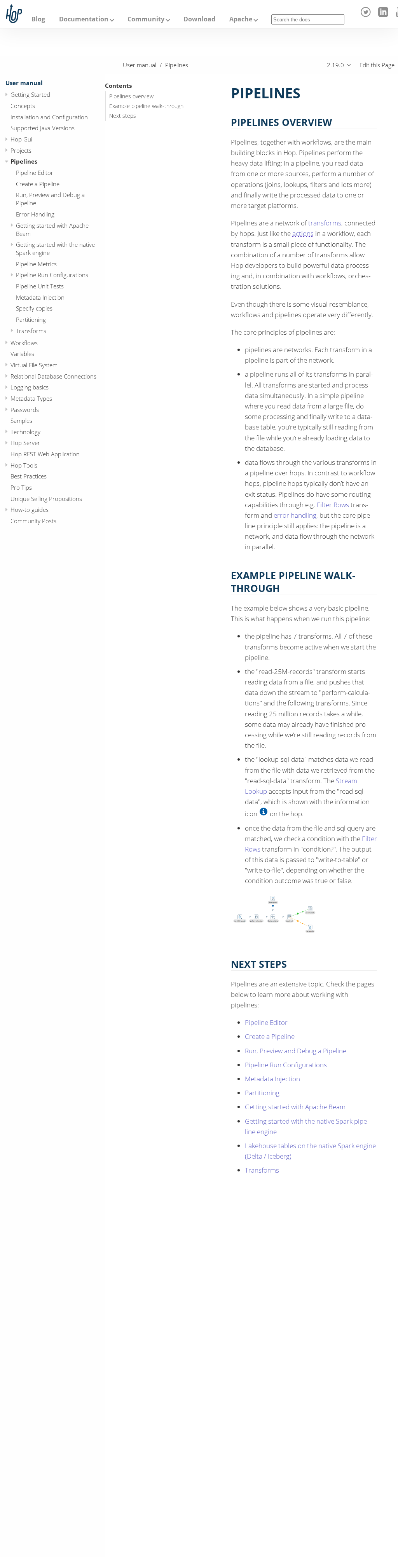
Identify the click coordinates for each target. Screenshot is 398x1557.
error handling (295, 515)
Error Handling (35, 214)
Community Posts (33, 521)
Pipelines (23, 161)
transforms (324, 222)
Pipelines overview (131, 96)
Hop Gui (21, 139)
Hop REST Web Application (45, 454)
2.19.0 (335, 65)
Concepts (22, 105)
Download (199, 19)
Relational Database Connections (53, 376)
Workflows (24, 343)
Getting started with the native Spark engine (55, 248)
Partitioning (31, 319)
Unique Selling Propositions (46, 498)
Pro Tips (21, 487)
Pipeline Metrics (36, 264)
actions (303, 233)
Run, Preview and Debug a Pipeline (50, 198)
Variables (22, 353)
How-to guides (29, 509)
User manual (24, 83)
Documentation (83, 19)
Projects (20, 150)
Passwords (24, 409)
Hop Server (25, 442)
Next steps (122, 115)
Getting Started (30, 94)
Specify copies (34, 308)
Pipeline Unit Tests (40, 286)
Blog (38, 19)
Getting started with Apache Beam (52, 229)
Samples (21, 420)
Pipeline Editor (34, 172)
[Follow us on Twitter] (367, 15)
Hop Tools (23, 465)
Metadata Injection (40, 297)
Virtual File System (34, 365)
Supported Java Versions (42, 128)
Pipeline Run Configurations (52, 275)
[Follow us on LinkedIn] (384, 15)
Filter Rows (333, 504)
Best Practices (28, 476)
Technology (25, 432)
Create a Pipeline (37, 184)
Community (145, 19)
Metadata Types (31, 398)
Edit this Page (377, 65)
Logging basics (29, 387)
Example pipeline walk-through (146, 106)
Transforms (31, 330)
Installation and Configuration (49, 117)
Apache (240, 19)
